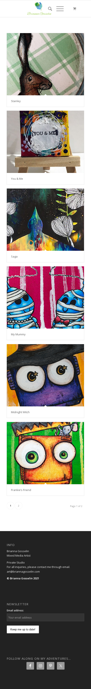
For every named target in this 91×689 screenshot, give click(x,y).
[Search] (48, 8)
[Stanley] (45, 64)
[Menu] (58, 8)
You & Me (17, 179)
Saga (14, 256)
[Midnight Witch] (45, 375)
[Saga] (45, 220)
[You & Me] (45, 142)
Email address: (15, 610)
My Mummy (18, 334)
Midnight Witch (20, 412)
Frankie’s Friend (21, 490)
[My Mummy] (45, 297)
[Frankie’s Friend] (45, 453)
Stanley (16, 101)
